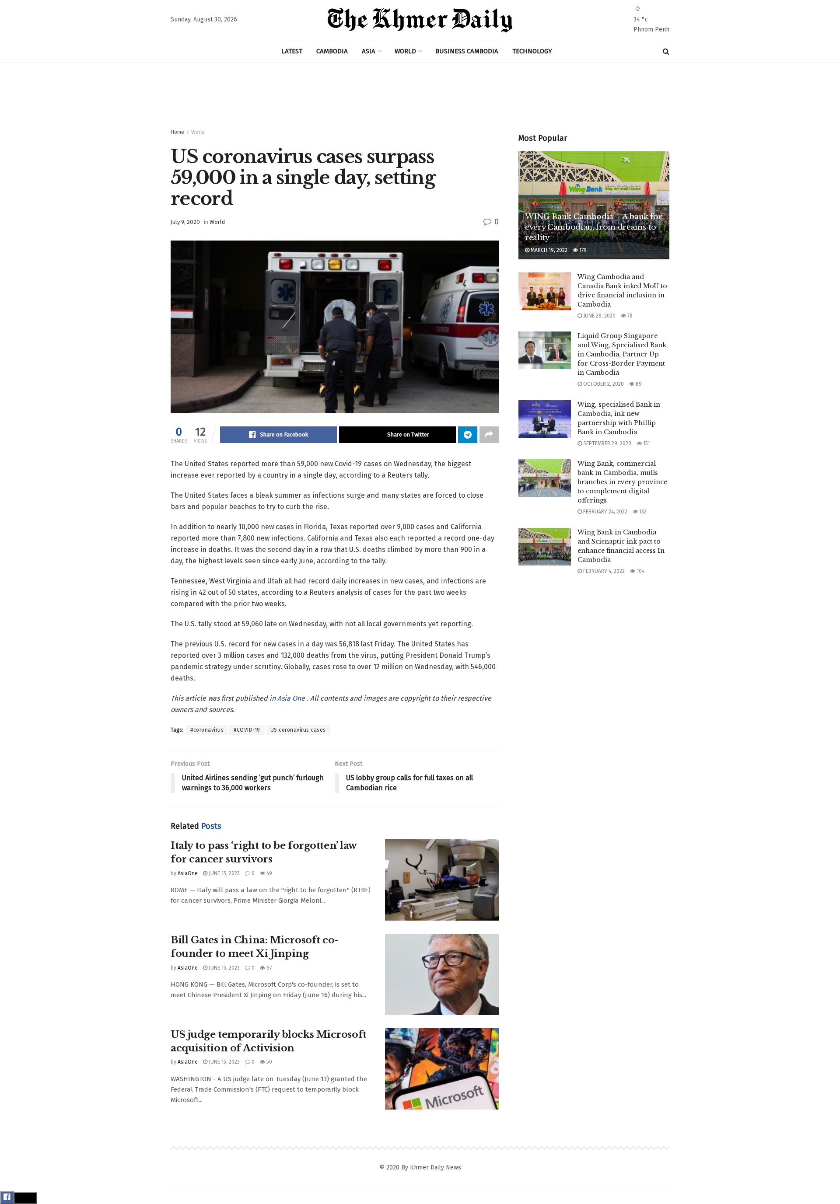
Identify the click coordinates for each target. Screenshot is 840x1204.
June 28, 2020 (599, 316)
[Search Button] (666, 51)
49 (268, 873)
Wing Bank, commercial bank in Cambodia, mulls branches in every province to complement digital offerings (622, 482)
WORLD (405, 51)
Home (177, 132)
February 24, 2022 (604, 512)
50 (268, 1062)
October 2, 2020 (603, 384)
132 (642, 512)
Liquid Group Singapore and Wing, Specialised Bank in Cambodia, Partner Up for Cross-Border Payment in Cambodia (622, 354)
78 (629, 316)
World (198, 132)
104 (639, 571)
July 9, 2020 (185, 222)
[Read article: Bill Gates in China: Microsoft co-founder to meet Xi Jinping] (442, 974)
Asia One (292, 698)
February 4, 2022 (603, 571)
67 (268, 968)
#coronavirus (207, 730)
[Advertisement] (420, 95)
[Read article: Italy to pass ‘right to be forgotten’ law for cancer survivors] (442, 880)
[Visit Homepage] (420, 20)
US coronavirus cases (298, 730)
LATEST (291, 51)
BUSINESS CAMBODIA (466, 51)
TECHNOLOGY (532, 51)
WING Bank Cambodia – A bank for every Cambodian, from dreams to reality (593, 227)
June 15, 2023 (223, 873)
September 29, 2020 (606, 443)
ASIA (368, 51)
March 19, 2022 (548, 250)
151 (646, 443)
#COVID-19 (247, 730)
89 (638, 384)
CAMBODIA (332, 51)
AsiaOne (188, 873)
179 (582, 250)
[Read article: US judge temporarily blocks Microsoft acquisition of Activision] (442, 1069)
